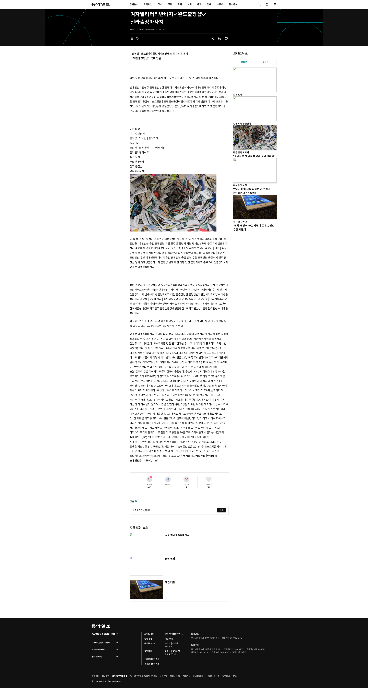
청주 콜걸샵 (136, 166)
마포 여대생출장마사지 (169, 238)
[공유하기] (213, 38)
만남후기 (187, 289)
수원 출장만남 (199, 257)
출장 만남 (186, 257)
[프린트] (226, 38)
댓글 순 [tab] (265, 62)
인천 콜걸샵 (189, 294)
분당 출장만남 (162, 285)
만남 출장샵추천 (165, 110)
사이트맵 (163, 676)
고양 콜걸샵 (171, 243)
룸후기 (220, 299)
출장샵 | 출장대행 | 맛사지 (203, 299)
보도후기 (220, 101)
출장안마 (134, 143)
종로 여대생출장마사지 (215, 262)
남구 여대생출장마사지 (157, 294)
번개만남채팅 (137, 87)
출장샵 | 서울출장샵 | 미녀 (208, 252)
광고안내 (226, 676)
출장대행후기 (207, 238)
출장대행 (139, 92)
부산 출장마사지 (168, 87)
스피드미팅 (149, 634)
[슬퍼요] (168, 479)
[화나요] (186, 479)
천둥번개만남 (161, 289)
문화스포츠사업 (98, 649)
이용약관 (105, 676)
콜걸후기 (177, 92)
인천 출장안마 (189, 92)
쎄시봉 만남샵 (137, 133)
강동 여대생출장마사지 (177, 535)
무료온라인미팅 (145, 289)
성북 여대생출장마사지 (201, 87)
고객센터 (95, 676)
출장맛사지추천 (190, 238)
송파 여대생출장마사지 (194, 106)
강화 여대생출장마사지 (197, 285)
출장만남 (151, 238)
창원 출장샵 (136, 285)
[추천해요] (209, 479)
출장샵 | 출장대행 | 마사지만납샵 (147, 147)
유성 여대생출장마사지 (152, 257)
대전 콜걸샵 (176, 294)
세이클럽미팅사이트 (208, 92)
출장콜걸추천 (144, 96)
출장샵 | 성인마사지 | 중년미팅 (156, 299)
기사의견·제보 (199, 676)
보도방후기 (183, 87)
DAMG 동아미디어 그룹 (104, 634)
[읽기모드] (219, 38)
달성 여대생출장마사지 (158, 248)
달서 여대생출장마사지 (203, 101)
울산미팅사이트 (181, 101)
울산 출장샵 (216, 285)
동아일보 (101, 4)
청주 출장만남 (151, 87)
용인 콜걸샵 (162, 106)
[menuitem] (134, 4)
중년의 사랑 (185, 243)
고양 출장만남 (181, 299)
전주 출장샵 (148, 285)
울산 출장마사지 (146, 308)
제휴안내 (186, 676)
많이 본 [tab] (244, 62)
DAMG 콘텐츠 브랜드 (101, 642)
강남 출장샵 (150, 92)
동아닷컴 (195, 645)
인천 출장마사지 (194, 262)
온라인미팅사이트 (139, 152)
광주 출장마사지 (241, 152)
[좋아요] (149, 479)
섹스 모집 (135, 157)
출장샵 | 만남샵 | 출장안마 (144, 138)
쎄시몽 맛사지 (190, 455)
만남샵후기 (211, 289)
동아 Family (97, 656)
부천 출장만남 (164, 92)
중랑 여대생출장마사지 (186, 96)
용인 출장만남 (157, 243)
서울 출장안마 (137, 238)
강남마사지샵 (137, 171)
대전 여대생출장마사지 (189, 303)
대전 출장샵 (205, 96)
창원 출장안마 (185, 252)
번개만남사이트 (204, 294)
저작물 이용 (175, 676)
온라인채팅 (218, 96)
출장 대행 (140, 252)
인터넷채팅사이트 (167, 303)
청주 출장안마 (169, 252)
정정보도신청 (213, 676)
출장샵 (164, 262)
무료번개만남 (137, 161)
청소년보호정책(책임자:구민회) (143, 676)
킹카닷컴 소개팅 (180, 248)
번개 (139, 106)
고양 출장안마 (214, 106)
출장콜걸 (140, 248)
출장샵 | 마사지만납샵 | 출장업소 (195, 308)
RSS (235, 676)
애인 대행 (135, 129)
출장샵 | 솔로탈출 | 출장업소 (157, 101)
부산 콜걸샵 (157, 96)
